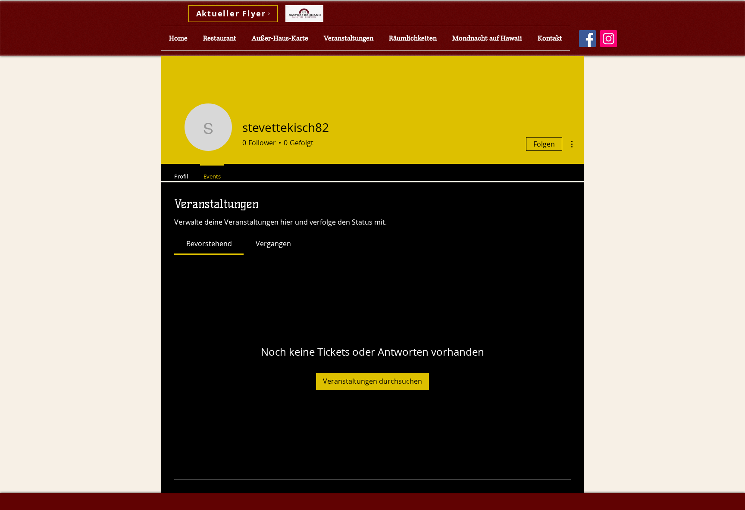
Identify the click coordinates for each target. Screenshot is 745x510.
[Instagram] (608, 38)
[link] (209, 243)
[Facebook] (587, 38)
